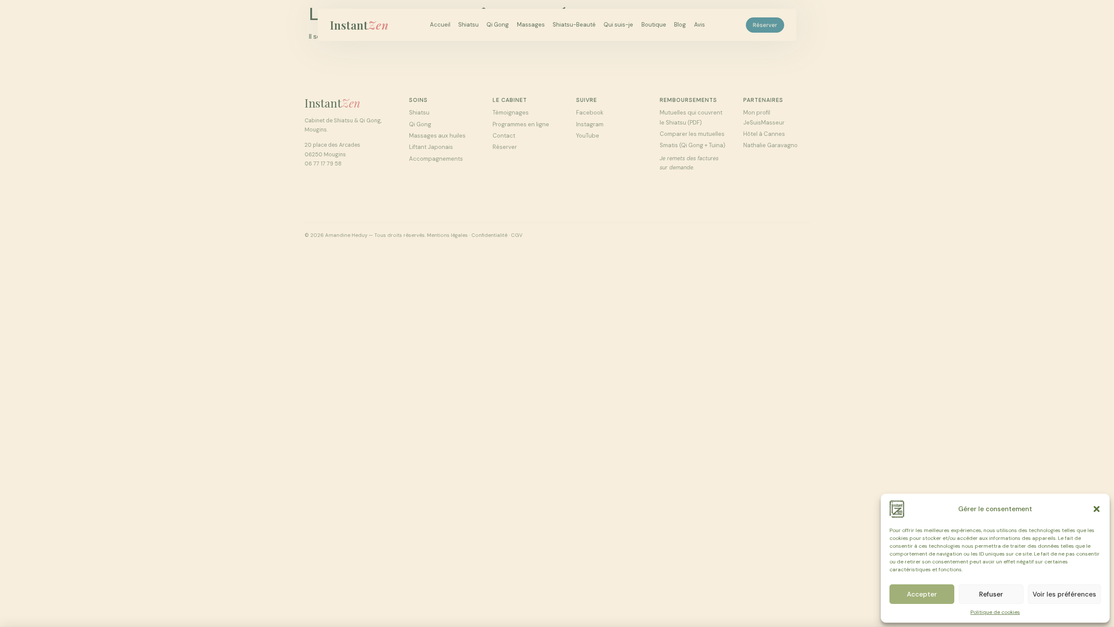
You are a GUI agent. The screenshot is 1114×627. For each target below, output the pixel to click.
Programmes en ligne (521, 124)
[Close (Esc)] (1104, 9)
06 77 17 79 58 (323, 163)
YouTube (587, 135)
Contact (504, 135)
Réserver (765, 25)
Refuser (991, 594)
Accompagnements (436, 158)
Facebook (590, 112)
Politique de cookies (995, 612)
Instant (359, 24)
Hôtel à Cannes (764, 134)
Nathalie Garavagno (770, 145)
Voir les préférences (1064, 594)
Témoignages (511, 112)
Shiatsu (468, 24)
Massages (531, 24)
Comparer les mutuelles (692, 134)
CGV (517, 235)
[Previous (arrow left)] (15, 313)
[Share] (1085, 9)
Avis (699, 24)
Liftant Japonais (431, 147)
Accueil (440, 24)
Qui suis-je (618, 24)
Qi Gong (498, 24)
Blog (680, 24)
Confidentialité (489, 235)
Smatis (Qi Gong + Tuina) (692, 145)
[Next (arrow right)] (1099, 313)
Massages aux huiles (437, 135)
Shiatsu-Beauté (574, 24)
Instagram (590, 124)
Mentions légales (447, 235)
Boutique (653, 24)
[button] (1096, 509)
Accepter (922, 594)
